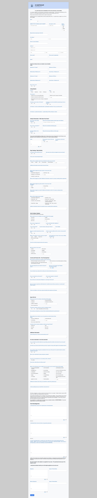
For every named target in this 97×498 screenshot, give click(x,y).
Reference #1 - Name (35, 67)
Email (32, 59)
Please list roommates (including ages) (49, 125)
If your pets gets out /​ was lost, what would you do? (41, 334)
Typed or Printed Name (53, 468)
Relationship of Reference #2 (35, 80)
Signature (32, 468)
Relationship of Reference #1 (35, 71)
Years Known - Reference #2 (54, 80)
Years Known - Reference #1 (54, 71)
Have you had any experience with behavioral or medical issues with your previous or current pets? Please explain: (47, 284)
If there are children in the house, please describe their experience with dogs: (43, 290)
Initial (31, 139)
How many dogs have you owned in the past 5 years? (38, 266)
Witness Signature (33, 481)
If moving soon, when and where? (59, 140)
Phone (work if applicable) (53, 55)
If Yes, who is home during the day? (36, 156)
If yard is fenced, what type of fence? (46, 226)
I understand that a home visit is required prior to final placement (41, 405)
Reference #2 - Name (35, 76)
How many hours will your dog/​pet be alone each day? (55, 152)
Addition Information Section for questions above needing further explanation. (43, 206)
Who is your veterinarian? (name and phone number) (41, 354)
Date (32, 19)
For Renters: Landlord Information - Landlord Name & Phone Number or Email (43, 111)
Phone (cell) (34, 55)
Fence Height (57, 226)
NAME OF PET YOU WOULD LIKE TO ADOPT (39, 23)
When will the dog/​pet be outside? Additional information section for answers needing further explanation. (46, 191)
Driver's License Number (34, 41)
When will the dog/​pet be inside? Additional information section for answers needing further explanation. (48, 178)
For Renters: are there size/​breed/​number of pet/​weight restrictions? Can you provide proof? (46, 106)
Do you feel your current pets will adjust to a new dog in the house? (42, 279)
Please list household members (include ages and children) (53, 120)
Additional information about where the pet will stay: (39, 165)
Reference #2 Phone (52, 76)
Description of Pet (54, 23)
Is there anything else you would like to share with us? (39, 386)
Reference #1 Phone (52, 67)
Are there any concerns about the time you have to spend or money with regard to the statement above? (48, 345)
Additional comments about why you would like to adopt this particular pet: (43, 381)
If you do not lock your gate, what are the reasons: (39, 242)
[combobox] (52, 52)
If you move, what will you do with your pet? (38, 362)
